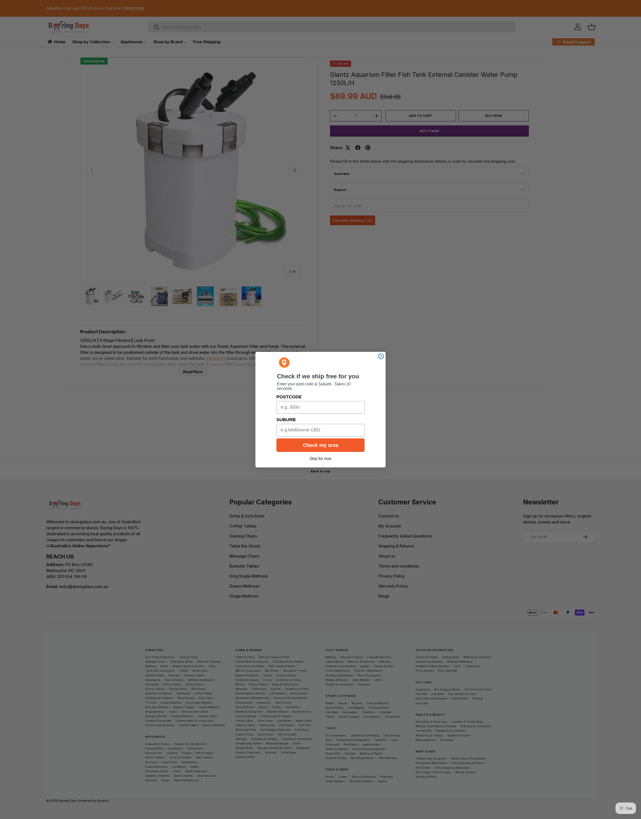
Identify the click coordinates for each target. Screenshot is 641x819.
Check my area (320, 445)
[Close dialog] (381, 356)
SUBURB (286, 419)
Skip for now (320, 458)
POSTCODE (289, 396)
